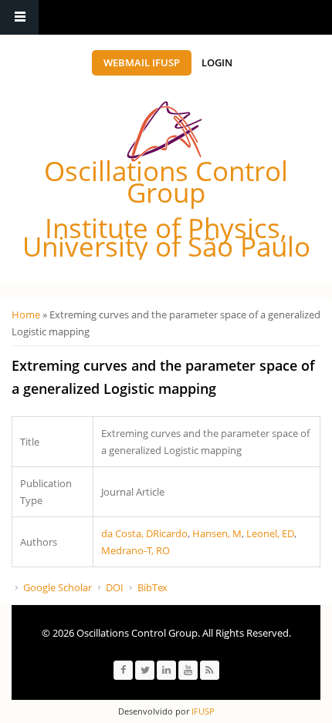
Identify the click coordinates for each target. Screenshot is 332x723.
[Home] (164, 131)
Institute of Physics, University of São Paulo (166, 237)
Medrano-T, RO (135, 550)
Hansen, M (217, 533)
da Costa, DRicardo (144, 533)
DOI (115, 587)
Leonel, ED (270, 533)
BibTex (152, 587)
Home (26, 314)
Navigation (19, 17)
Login (217, 62)
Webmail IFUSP (141, 62)
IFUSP (202, 711)
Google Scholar (57, 587)
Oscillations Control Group (166, 181)
